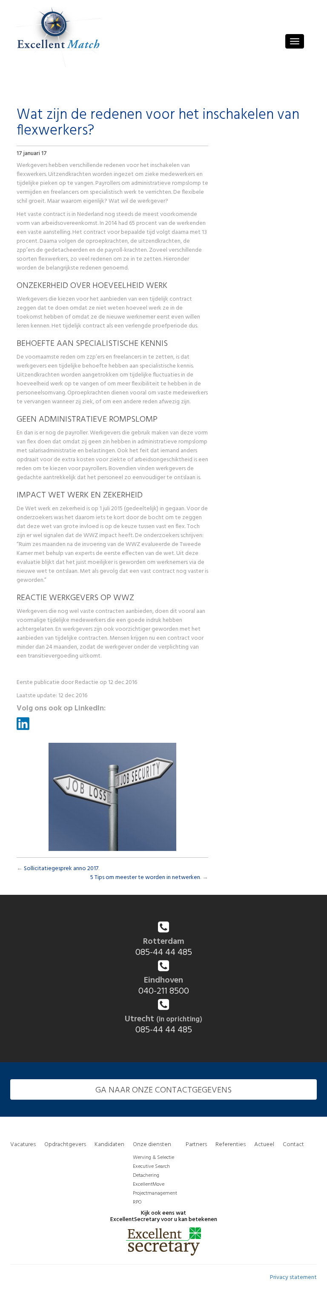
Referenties (230, 1145)
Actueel (264, 1145)
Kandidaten (109, 1145)
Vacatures (23, 1145)
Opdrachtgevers (65, 1145)
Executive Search (151, 1166)
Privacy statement (293, 1277)
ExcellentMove (148, 1184)
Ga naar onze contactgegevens (163, 1090)
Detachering (146, 1175)
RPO (137, 1202)
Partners (196, 1145)
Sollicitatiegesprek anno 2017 (61, 869)
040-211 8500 (163, 991)
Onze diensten (152, 1145)
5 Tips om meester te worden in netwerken (145, 877)
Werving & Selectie (153, 1157)
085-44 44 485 (163, 952)
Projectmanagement (155, 1193)
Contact (293, 1145)
